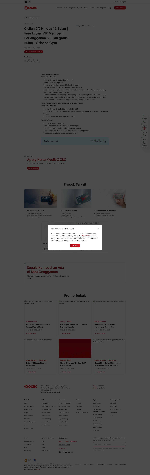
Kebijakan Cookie (86, 235)
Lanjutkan (75, 246)
